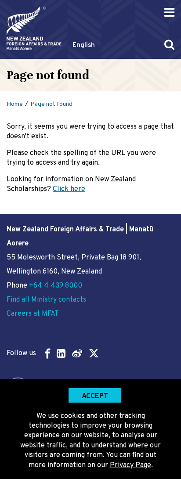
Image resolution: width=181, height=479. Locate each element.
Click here (69, 189)
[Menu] (169, 12)
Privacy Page (130, 465)
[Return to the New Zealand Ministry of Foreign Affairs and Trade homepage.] (34, 28)
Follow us (21, 353)
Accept (95, 396)
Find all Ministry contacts (46, 299)
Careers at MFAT (33, 314)
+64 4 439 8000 (55, 285)
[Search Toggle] (169, 44)
